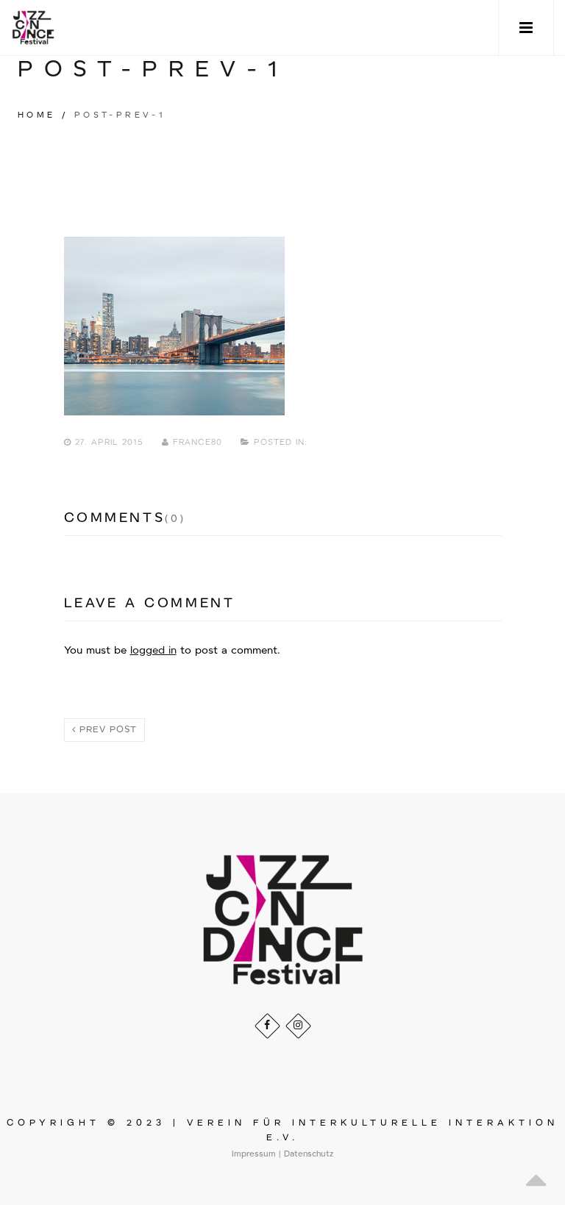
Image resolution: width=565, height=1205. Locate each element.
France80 (197, 442)
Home (37, 115)
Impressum (254, 1154)
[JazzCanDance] (33, 27)
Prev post (106, 730)
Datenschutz (308, 1154)
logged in (153, 651)
